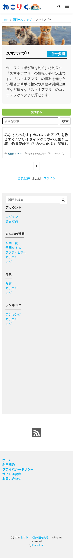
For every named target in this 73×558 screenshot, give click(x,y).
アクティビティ (16, 252)
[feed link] (36, 432)
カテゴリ (11, 257)
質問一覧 (11, 243)
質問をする (13, 247)
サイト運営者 (11, 474)
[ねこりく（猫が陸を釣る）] (21, 6)
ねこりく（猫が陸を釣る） (36, 537)
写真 (8, 283)
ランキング (13, 314)
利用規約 (8, 464)
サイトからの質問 (37, 153)
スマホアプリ (58, 153)
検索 (65, 121)
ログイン (49, 178)
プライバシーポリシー (17, 469)
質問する (36, 112)
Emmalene (38, 545)
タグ (8, 261)
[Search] (59, 6)
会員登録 (24, 178)
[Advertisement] (36, 368)
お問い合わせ (11, 478)
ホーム (7, 460)
